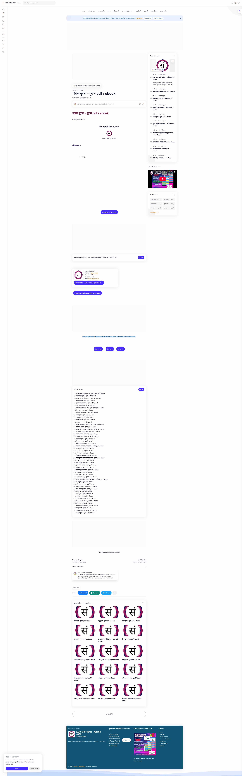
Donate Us (98, 349)
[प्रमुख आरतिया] (163, 11)
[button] (238, 2)
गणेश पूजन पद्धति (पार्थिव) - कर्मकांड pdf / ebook (164, 78)
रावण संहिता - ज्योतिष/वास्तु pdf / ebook (164, 142)
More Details (34, 768)
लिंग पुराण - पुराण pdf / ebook (130, 639)
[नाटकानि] (146, 11)
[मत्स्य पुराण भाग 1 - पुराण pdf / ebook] (85, 690)
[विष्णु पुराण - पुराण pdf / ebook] (109, 690)
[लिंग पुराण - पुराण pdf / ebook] (133, 630)
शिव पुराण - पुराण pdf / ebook (82, 621)
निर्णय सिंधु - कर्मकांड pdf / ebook (162, 158)
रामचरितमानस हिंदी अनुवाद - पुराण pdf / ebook (108, 640)
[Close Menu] (180, 18)
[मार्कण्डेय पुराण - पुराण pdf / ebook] (133, 669)
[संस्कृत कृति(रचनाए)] (127, 11)
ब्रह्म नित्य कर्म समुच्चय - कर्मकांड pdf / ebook (163, 109)
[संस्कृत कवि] (116, 11)
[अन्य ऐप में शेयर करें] (114, 593)
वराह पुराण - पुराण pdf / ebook (83, 639)
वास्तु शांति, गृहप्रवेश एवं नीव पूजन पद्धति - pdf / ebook (163, 134)
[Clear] (53, 3)
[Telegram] (95, 741)
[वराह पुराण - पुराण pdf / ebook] (85, 630)
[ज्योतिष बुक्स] (162, 89)
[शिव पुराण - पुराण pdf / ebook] (85, 612)
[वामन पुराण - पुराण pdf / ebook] (133, 612)
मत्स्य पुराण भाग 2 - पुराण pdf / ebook (108, 659)
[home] (83, 11)
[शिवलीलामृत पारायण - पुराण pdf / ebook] (85, 669)
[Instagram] (78, 741)
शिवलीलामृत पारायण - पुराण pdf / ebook (83, 679)
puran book (94, 273)
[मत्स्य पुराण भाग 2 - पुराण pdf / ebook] (109, 651)
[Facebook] (71, 741)
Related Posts (78, 389)
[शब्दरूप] (109, 11)
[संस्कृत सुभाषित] (101, 11)
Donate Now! (147, 18)
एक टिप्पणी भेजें (109, 714)
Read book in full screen (109, 212)
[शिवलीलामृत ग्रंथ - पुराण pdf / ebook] (85, 651)
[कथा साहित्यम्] (154, 11)
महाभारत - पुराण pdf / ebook (106, 678)
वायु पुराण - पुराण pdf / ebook (106, 621)
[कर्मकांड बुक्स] (91, 11)
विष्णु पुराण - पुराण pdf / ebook (107, 698)
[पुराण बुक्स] (162, 114)
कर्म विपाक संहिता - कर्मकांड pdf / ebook (161, 150)
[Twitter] (84, 741)
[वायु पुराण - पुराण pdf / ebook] (109, 612)
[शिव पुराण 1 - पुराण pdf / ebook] (133, 651)
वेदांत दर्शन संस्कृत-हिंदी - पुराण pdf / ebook (132, 700)
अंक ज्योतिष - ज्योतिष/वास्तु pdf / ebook (164, 91)
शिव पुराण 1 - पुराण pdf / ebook (131, 659)
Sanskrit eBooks (10, 3)
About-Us (139, 18)
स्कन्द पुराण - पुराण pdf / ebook (162, 117)
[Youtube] (89, 741)
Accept (17, 768)
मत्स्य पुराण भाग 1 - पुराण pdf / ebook (84, 698)
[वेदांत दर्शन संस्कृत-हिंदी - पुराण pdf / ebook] (133, 690)
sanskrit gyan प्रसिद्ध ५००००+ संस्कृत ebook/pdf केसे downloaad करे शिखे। (96, 257)
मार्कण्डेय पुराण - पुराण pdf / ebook (131, 678)
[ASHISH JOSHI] (81, 104)
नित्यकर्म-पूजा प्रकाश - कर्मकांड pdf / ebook (163, 99)
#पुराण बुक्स (76, 587)
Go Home (110, 349)
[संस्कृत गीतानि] (137, 11)
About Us (120, 349)
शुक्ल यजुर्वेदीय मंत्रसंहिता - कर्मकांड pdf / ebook (164, 125)
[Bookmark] (232, 2)
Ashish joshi (108, 766)
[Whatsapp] (102, 741)
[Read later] (140, 104)
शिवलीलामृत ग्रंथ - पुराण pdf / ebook (84, 659)
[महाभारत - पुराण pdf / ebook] (109, 669)
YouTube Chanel (158, 18)
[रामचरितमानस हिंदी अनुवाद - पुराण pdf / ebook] (109, 630)
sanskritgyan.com (93, 279)
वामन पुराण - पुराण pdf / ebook (131, 621)
